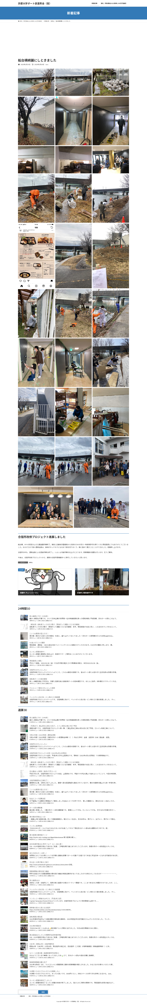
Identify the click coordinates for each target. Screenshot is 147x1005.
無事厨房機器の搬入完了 (38, 962)
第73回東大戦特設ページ (38, 835)
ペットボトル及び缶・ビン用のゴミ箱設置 (45, 697)
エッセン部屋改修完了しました (41, 980)
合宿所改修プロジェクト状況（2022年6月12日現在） (49, 753)
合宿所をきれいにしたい (38, 670)
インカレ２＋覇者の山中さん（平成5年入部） (46, 898)
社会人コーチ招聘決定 (38, 798)
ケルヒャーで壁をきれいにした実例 (42, 688)
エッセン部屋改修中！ (38, 652)
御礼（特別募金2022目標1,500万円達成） (40, 996)
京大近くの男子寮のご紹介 (39, 862)
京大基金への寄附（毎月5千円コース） (44, 771)
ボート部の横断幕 (36, 808)
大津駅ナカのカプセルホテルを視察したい (45, 971)
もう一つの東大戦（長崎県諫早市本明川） (45, 953)
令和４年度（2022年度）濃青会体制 (43, 735)
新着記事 (22, 996)
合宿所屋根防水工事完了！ (39, 780)
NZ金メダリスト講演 (37, 643)
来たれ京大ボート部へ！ (38, 853)
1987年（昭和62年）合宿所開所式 (42, 944)
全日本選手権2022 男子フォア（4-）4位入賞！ (46, 844)
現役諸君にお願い (36, 661)
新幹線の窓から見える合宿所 (40, 908)
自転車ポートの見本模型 (38, 679)
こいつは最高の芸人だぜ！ (39, 633)
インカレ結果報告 (36, 826)
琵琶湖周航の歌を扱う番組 (39, 871)
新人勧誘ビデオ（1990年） (39, 616)
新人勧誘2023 (35, 880)
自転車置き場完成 (36, 917)
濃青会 (31, 562)
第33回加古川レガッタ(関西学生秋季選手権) (45, 935)
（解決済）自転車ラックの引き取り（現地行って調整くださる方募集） (55, 624)
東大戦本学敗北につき (38, 817)
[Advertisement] (73, 43)
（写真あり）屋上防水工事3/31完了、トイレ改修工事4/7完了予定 (53, 726)
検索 (43, 992)
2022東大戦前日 (35, 926)
